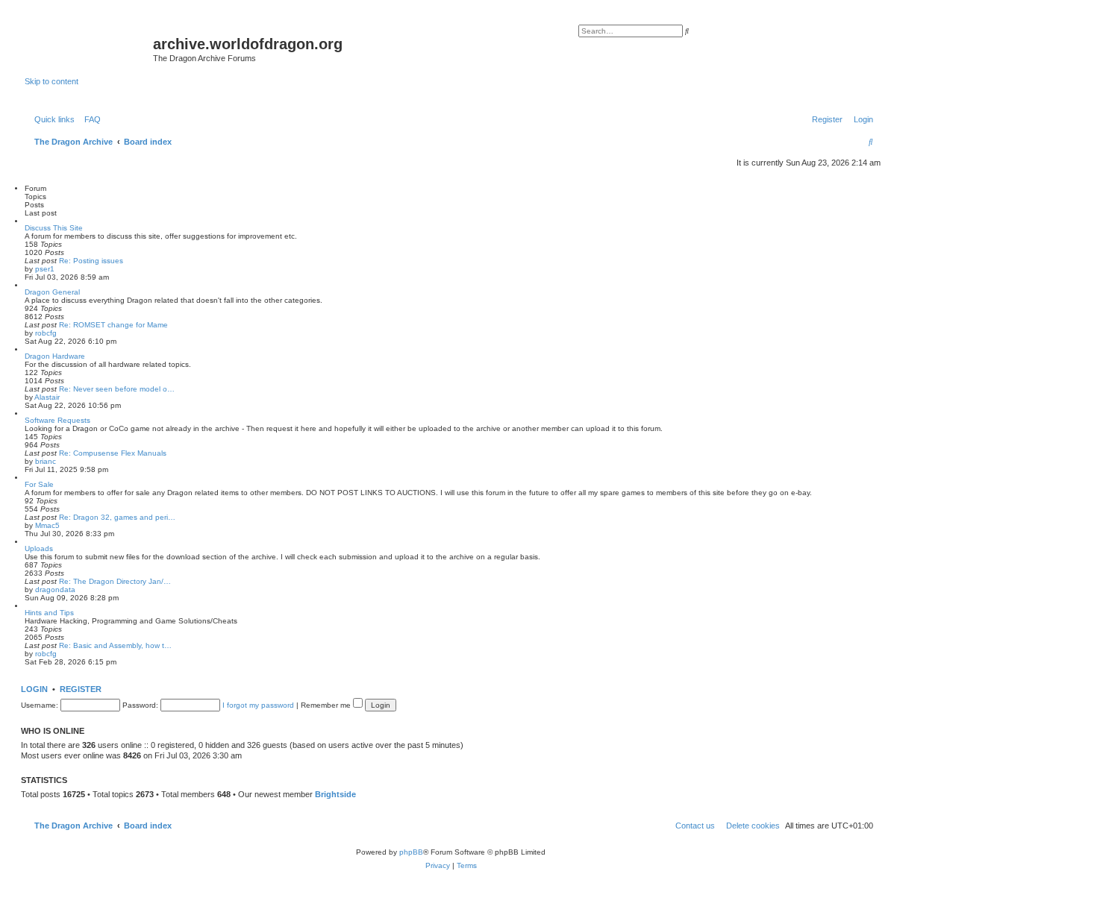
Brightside (335, 794)
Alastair (47, 397)
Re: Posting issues (91, 261)
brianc (45, 461)
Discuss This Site (54, 228)
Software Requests (57, 420)
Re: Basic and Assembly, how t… (115, 645)
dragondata (55, 589)
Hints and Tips (49, 613)
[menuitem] (89, 119)
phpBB (411, 852)
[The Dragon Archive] (89, 48)
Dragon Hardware (55, 356)
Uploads (39, 548)
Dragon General (52, 292)
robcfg (46, 333)
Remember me (327, 705)
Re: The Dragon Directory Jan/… (115, 581)
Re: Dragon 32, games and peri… (117, 517)
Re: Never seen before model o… (117, 389)
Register (80, 689)
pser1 (44, 269)
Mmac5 (47, 525)
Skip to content (51, 81)
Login (34, 689)
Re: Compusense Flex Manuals (112, 453)
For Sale (39, 484)
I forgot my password (258, 705)
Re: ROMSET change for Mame (113, 325)
